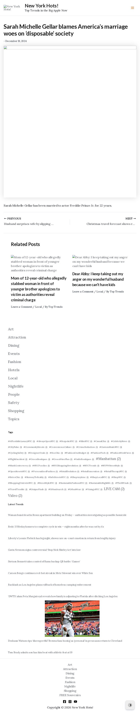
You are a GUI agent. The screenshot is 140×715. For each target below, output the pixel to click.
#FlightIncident (17, 459)
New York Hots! (42, 6)
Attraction (17, 337)
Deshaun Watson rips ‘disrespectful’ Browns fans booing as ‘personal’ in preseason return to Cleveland (65, 640)
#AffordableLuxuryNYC (21, 441)
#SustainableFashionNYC (73, 483)
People (14, 394)
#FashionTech (99, 452)
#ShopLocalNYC (100, 477)
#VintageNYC (93, 489)
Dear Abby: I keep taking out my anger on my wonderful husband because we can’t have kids (98, 279)
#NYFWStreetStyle (112, 465)
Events (14, 353)
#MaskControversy (19, 465)
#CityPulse (15, 447)
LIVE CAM (114, 489)
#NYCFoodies (41, 465)
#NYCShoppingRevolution (66, 465)
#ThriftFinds (123, 483)
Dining (13, 345)
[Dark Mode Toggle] (130, 705)
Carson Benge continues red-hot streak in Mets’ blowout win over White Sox (50, 573)
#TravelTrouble (17, 489)
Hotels (13, 370)
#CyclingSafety (17, 452)
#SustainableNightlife (101, 483)
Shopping (16, 410)
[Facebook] (64, 701)
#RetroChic (15, 477)
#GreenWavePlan (62, 459)
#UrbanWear (76, 489)
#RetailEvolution (69, 471)
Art (11, 329)
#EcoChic (56, 452)
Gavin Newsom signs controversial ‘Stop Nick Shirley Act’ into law (44, 549)
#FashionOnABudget (77, 452)
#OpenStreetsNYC (19, 471)
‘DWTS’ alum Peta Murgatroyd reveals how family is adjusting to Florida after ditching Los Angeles (63, 596)
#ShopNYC (118, 477)
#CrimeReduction (87, 447)
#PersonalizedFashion (44, 471)
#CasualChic (101, 441)
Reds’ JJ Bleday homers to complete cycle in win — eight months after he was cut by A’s (56, 526)
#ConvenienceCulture (62, 447)
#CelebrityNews (120, 441)
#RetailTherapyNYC (115, 471)
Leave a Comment (21, 306)
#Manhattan (108, 459)
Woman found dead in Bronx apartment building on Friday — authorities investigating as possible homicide (67, 515)
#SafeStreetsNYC (58, 477)
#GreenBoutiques (39, 459)
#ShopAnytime (79, 477)
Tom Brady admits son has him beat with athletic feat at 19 (40, 652)
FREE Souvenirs (70, 695)
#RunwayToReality (35, 477)
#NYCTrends (91, 465)
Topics (13, 419)
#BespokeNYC (68, 441)
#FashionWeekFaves (122, 452)
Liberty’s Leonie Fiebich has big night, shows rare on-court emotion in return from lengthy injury (62, 538)
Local (38, 306)
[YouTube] (75, 701)
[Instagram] (70, 701)
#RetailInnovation (91, 471)
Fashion (14, 361)
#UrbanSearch (57, 489)
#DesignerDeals (38, 452)
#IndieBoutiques (84, 459)
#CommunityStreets (35, 447)
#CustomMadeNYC (110, 447)
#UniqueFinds (38, 489)
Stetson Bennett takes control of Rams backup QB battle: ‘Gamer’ (44, 561)
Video (15, 495)
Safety (13, 402)
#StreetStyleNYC (47, 483)
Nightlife (15, 386)
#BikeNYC (85, 441)
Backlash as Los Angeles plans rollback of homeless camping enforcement (49, 584)
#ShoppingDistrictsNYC (22, 483)
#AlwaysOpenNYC (47, 441)
